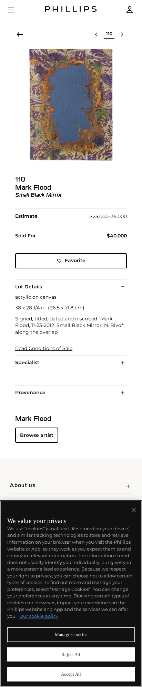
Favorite (75, 260)
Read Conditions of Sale (43, 348)
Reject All (70, 654)
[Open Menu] (15, 10)
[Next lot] (122, 34)
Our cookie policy (38, 616)
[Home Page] (71, 9)
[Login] (129, 10)
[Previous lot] (96, 34)
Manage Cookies (71, 634)
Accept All (71, 674)
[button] (71, 105)
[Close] (133, 509)
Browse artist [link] (36, 435)
